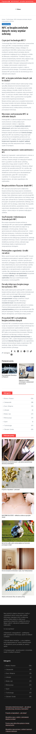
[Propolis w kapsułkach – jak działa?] (18, 477)
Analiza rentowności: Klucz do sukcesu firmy (13, 596)
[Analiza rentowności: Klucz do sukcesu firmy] (18, 584)
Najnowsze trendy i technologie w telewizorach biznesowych (26, 381)
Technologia (9, 19)
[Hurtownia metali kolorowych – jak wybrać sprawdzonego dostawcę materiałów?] (18, 450)
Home (3, 19)
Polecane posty (9, 436)
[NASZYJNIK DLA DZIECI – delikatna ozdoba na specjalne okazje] (18, 503)
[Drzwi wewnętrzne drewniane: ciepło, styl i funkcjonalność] (18, 558)
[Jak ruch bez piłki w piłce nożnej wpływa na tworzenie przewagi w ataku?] (18, 531)
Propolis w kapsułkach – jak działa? (11, 489)
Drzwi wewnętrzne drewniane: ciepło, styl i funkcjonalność (17, 570)
